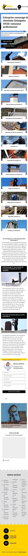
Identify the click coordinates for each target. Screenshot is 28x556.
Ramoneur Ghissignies (6, 481)
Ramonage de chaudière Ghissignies (6, 487)
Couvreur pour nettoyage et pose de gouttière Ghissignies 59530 (15, 496)
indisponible (24, 6)
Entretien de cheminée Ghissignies (15, 485)
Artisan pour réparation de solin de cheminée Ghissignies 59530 (15, 510)
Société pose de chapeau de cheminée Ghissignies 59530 (24, 510)
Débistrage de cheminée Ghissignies (6, 512)
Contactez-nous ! (9, 46)
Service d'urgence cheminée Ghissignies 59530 (24, 483)
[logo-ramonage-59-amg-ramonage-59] (7, 7)
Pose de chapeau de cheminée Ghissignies (6, 496)
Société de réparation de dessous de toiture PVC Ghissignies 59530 (24, 496)
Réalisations (7, 41)
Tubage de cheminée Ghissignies (6, 504)
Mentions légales (22, 552)
